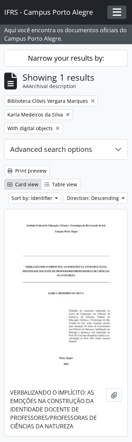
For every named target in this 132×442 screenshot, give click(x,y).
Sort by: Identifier (33, 198)
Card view (26, 184)
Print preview (30, 170)
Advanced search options (51, 149)
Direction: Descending (93, 198)
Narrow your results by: (66, 58)
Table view (64, 184)
